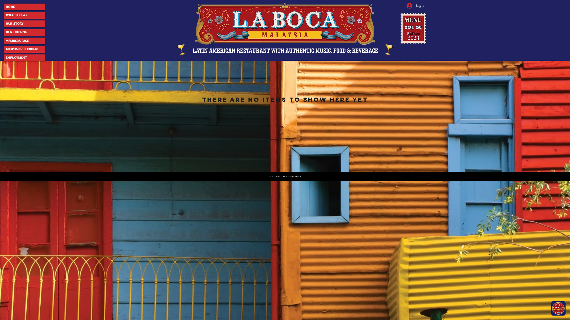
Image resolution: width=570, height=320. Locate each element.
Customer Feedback (22, 49)
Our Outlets (16, 32)
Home (10, 6)
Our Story (15, 23)
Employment (16, 57)
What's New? (16, 15)
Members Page (17, 40)
